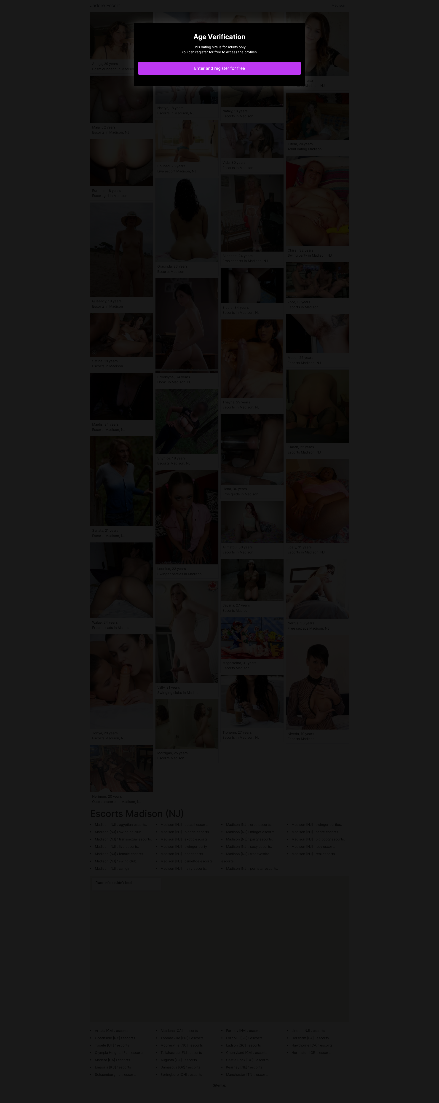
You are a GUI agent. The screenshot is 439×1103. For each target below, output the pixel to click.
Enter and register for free (219, 68)
